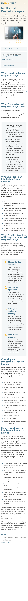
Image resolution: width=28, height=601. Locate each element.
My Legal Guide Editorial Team (11, 56)
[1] (26, 91)
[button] (25, 3)
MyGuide (8, 3)
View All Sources (5, 542)
